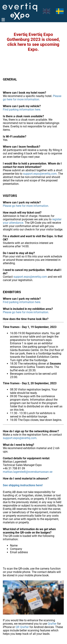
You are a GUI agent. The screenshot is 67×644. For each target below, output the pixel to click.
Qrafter (52, 623)
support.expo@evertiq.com (40, 173)
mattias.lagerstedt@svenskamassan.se (27, 471)
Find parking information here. (22, 109)
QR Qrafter (22, 627)
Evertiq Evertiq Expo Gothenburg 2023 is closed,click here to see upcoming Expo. (33, 42)
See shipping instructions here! (23, 485)
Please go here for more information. (32, 97)
